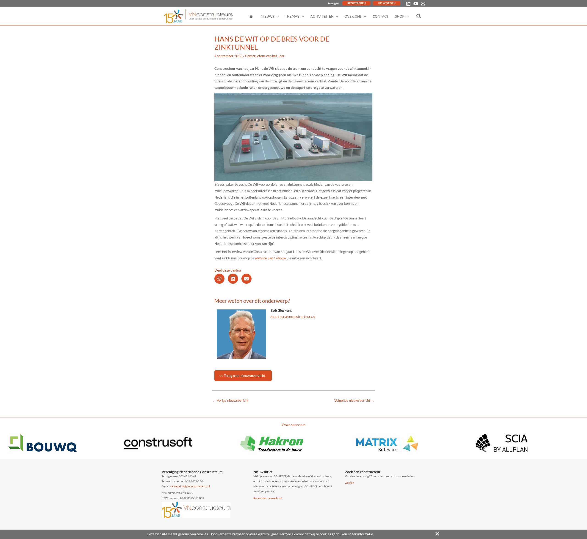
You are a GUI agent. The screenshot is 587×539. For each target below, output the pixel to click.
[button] (276, 16)
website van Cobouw (270, 258)
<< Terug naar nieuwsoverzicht (242, 375)
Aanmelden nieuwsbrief (267, 498)
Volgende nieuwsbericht (354, 400)
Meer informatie (360, 534)
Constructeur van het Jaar (265, 56)
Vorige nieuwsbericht (231, 400)
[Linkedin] (408, 3)
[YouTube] (415, 3)
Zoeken (349, 482)
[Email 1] (423, 3)
